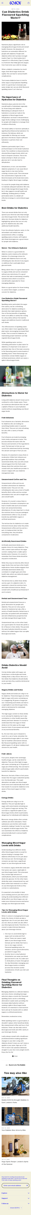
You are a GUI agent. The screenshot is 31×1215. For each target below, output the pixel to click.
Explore (4, 1193)
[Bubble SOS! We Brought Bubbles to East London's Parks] (15, 1086)
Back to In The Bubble (17, 1065)
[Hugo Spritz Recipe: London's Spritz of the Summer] (15, 1146)
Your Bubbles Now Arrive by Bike (14, 1130)
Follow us (5, 1203)
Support (5, 1198)
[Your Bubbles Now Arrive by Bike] (15, 1116)
